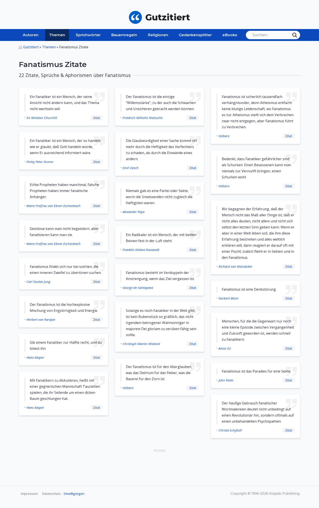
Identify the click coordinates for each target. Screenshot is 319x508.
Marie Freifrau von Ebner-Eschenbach (53, 206)
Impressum (29, 493)
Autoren (30, 35)
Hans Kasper (35, 357)
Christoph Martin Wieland (141, 344)
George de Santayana (138, 287)
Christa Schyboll (230, 430)
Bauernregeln (124, 35)
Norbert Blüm (228, 298)
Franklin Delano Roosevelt (141, 249)
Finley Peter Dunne (39, 162)
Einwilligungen (74, 493)
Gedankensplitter (195, 35)
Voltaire (128, 388)
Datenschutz (51, 493)
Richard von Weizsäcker (235, 266)
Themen (57, 35)
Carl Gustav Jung (38, 281)
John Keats (226, 380)
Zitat (96, 118)
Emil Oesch (130, 168)
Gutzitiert (31, 47)
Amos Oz (225, 348)
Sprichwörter (88, 35)
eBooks (229, 35)
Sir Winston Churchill (41, 118)
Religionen (158, 35)
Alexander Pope (134, 212)
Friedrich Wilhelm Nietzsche (143, 118)
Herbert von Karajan (40, 319)
